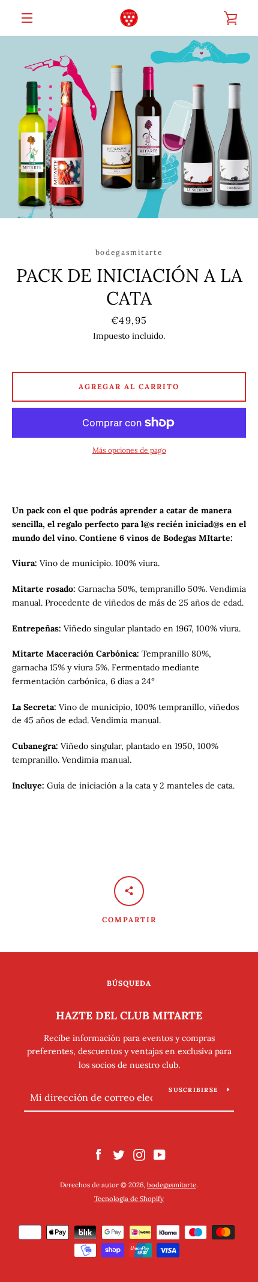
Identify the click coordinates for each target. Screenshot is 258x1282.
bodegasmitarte (171, 1185)
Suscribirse (193, 1090)
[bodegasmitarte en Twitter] (119, 1154)
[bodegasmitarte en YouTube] (160, 1154)
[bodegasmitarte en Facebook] (98, 1154)
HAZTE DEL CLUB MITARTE (129, 1015)
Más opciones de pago (129, 450)
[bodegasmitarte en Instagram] (139, 1154)
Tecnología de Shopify (129, 1198)
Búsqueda (129, 983)
